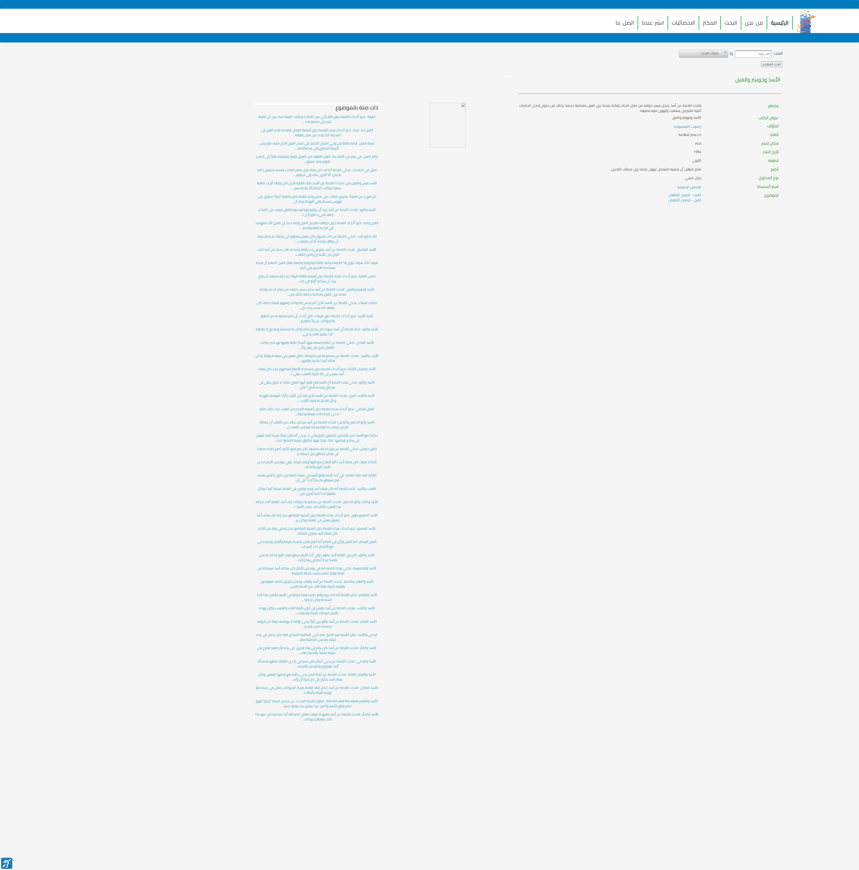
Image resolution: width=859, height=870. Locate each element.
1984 (697, 151)
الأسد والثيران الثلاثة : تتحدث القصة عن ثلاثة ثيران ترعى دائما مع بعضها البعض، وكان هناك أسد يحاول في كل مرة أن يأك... (317, 677)
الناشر (774, 135)
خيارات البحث (709, 53)
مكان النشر (770, 143)
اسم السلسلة (768, 186)
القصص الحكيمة (689, 187)
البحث (731, 23)
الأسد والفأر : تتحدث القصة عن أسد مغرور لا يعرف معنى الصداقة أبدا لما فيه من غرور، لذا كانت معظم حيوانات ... (316, 717)
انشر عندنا (653, 23)
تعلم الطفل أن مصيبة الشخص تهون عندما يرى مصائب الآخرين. (655, 169)
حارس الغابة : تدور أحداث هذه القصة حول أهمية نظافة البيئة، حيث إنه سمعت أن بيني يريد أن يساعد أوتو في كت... (317, 279)
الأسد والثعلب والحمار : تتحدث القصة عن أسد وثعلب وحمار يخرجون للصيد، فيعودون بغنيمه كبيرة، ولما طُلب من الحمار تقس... (317, 584)
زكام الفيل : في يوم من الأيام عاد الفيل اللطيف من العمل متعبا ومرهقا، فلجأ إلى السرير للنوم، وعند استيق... (317, 159)
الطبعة (773, 160)
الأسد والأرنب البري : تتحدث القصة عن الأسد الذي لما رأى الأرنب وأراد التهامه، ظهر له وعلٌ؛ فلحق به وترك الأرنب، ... (317, 398)
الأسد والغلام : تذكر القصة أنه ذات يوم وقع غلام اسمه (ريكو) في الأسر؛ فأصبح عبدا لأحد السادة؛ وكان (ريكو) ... (316, 597)
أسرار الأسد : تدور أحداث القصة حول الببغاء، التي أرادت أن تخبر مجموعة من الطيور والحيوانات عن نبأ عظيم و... (317, 318)
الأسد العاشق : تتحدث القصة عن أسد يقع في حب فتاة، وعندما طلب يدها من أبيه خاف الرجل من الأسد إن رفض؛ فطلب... (316, 252)
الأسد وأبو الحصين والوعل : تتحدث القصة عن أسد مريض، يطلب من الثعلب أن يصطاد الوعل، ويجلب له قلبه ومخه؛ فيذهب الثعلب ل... (317, 425)
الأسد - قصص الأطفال (684, 194)
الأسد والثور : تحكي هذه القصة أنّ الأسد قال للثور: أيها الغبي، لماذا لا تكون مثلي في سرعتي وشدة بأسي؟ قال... (317, 385)
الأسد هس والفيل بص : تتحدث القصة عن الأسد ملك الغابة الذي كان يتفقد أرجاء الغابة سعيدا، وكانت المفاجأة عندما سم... (317, 186)
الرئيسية (780, 23)
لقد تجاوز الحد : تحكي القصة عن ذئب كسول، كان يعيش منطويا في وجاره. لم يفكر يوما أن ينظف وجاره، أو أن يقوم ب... (317, 239)
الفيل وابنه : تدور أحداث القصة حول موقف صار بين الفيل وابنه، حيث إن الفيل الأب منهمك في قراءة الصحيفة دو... (316, 225)
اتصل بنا (625, 23)
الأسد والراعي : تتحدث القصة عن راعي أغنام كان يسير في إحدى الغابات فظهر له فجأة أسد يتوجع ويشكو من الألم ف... (316, 664)
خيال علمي (693, 177)
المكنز (710, 23)
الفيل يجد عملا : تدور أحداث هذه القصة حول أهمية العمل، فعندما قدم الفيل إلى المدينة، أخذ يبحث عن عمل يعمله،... (317, 133)
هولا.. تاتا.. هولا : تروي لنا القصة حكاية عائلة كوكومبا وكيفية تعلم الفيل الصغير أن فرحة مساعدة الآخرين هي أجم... (317, 265)
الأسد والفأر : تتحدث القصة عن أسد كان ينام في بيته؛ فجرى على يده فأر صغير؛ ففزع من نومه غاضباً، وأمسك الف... (316, 650)
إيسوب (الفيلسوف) (687, 126)
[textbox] (753, 53)
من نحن (754, 23)
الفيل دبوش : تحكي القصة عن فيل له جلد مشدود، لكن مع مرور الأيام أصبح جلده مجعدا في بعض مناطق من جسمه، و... (317, 451)
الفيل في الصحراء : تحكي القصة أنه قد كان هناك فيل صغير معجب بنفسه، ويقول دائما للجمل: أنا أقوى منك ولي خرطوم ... (317, 172)
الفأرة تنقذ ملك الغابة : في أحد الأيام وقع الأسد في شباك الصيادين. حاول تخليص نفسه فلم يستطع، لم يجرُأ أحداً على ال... (317, 478)
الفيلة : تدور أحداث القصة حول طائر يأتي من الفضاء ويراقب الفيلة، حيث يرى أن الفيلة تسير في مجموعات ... (317, 119)
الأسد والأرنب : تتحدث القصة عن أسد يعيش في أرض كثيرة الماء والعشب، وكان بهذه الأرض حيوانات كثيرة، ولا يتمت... (317, 610)
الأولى (696, 160)
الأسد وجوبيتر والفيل (757, 79)
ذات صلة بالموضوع (357, 107)
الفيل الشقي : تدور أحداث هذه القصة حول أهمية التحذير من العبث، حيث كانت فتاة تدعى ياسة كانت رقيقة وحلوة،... (316, 411)
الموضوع (771, 195)
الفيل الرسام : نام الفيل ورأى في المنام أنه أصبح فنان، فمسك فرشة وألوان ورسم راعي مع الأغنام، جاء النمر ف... (317, 544)
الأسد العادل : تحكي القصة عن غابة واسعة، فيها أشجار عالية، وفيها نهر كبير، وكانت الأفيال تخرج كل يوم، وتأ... (317, 345)
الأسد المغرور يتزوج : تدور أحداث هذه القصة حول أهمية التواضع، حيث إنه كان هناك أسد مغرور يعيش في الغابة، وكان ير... (317, 518)
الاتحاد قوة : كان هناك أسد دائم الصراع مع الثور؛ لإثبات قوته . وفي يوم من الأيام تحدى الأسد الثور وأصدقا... (317, 464)
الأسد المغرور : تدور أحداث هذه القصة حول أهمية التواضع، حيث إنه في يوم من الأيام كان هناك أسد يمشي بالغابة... (317, 531)
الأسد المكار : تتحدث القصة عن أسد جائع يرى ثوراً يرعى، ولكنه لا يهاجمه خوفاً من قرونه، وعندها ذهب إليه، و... (317, 624)
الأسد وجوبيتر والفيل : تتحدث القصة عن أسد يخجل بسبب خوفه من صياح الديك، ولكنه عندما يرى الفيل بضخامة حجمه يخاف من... (316, 292)
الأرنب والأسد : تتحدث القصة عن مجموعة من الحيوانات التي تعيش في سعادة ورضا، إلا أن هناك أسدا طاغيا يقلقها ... (316, 358)
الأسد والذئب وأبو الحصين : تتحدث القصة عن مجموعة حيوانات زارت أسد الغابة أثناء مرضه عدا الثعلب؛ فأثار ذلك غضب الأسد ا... (317, 504)
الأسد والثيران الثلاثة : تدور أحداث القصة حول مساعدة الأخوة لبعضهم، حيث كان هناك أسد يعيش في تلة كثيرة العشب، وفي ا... (317, 371)
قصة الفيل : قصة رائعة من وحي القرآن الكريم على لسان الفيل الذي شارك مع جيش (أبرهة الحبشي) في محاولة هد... (316, 146)
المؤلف (773, 126)
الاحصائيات (683, 23)
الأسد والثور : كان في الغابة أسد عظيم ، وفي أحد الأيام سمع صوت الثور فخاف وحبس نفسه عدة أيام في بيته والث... (317, 557)
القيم (775, 169)
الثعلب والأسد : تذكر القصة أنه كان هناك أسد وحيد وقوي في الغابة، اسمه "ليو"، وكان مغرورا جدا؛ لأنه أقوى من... (317, 491)
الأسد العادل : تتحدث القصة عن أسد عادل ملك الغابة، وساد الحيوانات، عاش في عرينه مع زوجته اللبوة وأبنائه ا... (317, 690)
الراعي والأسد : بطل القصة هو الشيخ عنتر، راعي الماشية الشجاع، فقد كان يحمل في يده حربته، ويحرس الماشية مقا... (316, 637)
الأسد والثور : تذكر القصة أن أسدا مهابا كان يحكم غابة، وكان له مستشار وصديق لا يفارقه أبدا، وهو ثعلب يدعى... (317, 332)
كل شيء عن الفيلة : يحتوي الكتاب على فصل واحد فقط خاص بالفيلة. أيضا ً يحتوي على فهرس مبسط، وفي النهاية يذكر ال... (316, 199)
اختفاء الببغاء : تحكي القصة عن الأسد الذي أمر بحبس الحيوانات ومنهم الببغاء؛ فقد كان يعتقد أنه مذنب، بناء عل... (316, 305)
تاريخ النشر (771, 152)
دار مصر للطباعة (689, 134)
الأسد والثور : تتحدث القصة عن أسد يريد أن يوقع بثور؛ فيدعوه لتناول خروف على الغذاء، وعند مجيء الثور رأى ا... (317, 212)
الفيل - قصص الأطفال (684, 200)
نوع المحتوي (768, 178)
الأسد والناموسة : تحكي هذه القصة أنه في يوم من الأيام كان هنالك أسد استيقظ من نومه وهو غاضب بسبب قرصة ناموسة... (317, 571)
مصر (698, 143)
